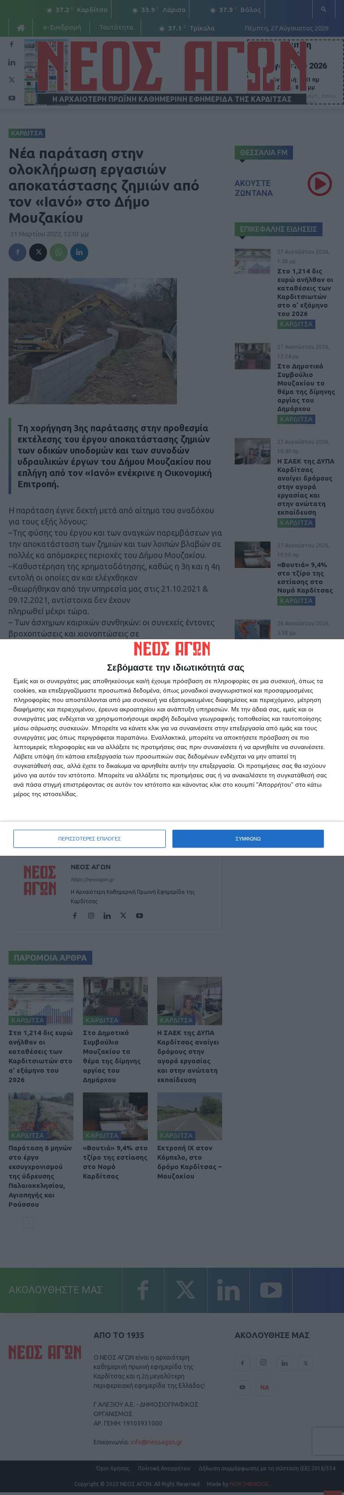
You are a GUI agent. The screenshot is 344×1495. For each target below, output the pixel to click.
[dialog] (172, 747)
